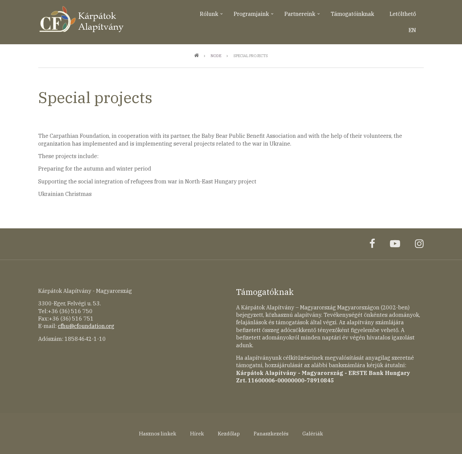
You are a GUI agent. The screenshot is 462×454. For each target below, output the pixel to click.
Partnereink (302, 16)
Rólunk (212, 16)
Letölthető (403, 13)
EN (412, 30)
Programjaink (254, 16)
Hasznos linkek (157, 433)
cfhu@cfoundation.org (86, 326)
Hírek (197, 433)
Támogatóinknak (352, 13)
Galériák (312, 433)
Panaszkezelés (271, 433)
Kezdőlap (229, 433)
